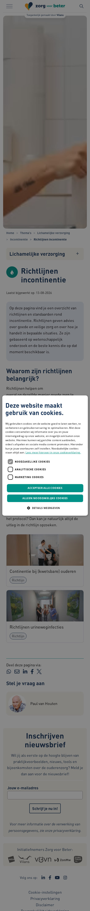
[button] (45, 507)
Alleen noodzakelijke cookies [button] (45, 498)
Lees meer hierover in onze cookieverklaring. (53, 452)
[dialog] (45, 455)
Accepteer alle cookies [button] (45, 488)
